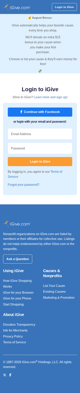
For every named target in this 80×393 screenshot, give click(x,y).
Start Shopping (13, 304)
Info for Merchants (15, 330)
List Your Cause (54, 285)
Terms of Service (14, 342)
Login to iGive (64, 7)
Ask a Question (17, 259)
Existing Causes (54, 291)
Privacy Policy (13, 336)
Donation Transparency (19, 324)
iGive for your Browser (18, 292)
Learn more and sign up (50, 97)
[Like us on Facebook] (10, 375)
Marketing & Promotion (59, 297)
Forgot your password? (23, 184)
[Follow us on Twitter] (4, 375)
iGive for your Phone (17, 298)
